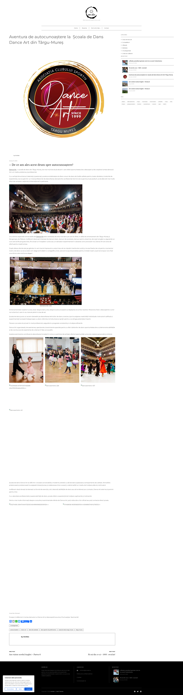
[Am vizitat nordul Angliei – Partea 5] (125, 91)
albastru (123, 101)
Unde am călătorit (127, 53)
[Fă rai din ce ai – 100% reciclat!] (125, 70)
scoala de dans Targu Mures (66, 629)
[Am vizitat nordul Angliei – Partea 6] (125, 84)
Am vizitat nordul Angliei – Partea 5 (139, 88)
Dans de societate (33, 629)
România (139, 104)
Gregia (138, 101)
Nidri (171, 101)
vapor (159, 104)
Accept (28, 689)
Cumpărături (126, 42)
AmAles (52, 691)
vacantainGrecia (147, 104)
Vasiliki (164, 104)
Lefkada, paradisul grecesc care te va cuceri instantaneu (145, 61)
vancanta (154, 104)
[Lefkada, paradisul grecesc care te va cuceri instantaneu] (125, 63)
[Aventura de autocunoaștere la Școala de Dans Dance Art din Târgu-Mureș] (125, 77)
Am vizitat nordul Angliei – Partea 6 (139, 81)
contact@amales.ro (85, 670)
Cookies (79, 677)
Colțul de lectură (127, 39)
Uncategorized (14, 625)
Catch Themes (59, 691)
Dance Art (12, 169)
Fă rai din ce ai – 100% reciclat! (138, 68)
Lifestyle (124, 45)
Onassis (123, 104)
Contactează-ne (81, 681)
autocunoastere (14, 629)
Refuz (20, 689)
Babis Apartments (131, 101)
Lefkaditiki (160, 101)
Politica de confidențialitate (85, 674)
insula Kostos (144, 101)
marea (166, 101)
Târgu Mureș (79, 629)
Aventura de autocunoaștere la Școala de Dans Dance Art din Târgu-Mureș (151, 75)
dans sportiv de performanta (48, 629)
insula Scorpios (153, 101)
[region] (18, 683)
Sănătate (124, 48)
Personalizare (10, 689)
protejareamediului (131, 104)
